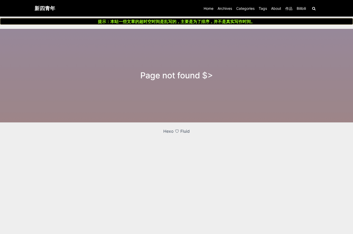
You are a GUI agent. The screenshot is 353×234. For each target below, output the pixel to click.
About (276, 8)
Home (208, 8)
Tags (263, 8)
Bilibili (301, 8)
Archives (225, 8)
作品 (289, 8)
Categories (245, 8)
